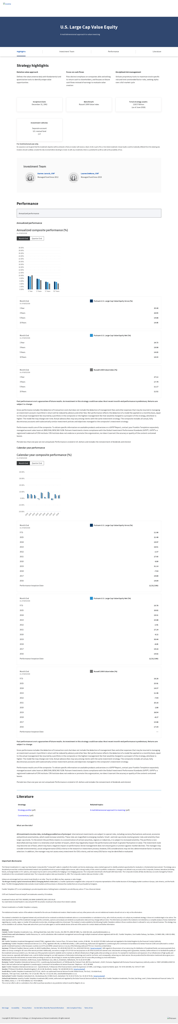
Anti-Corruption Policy (74, 1008)
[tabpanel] (89, 332)
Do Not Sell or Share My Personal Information (49, 1008)
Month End (23, 238)
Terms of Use (88, 1008)
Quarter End (37, 238)
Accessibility (15, 1008)
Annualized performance (29, 213)
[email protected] (96, 948)
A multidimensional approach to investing (107, 810)
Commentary (23, 815)
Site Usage (5, 1008)
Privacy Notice (26, 1008)
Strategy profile (24, 810)
